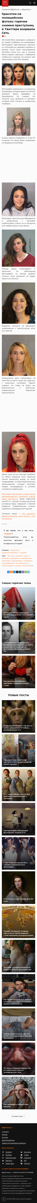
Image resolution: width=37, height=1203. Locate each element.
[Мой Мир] (14, 572)
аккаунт (19, 556)
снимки (18, 566)
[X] (17, 572)
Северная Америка (10, 553)
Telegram (8, 534)
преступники (7, 566)
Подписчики (16, 561)
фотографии (28, 566)
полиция (27, 561)
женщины (14, 558)
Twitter (10, 556)
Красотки (6, 561)
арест (26, 556)
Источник (4, 523)
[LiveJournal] (20, 572)
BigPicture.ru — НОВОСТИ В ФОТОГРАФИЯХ (18, 1172)
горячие (5, 558)
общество (26, 9)
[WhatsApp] (25, 572)
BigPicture (15, 9)
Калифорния (25, 558)
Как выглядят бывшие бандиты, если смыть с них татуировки (18, 516)
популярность (22, 563)
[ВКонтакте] (8, 572)
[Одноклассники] (11, 572)
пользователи (8, 563)
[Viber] (23, 572)
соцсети (23, 553)
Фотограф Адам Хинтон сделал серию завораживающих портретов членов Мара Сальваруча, (18, 496)
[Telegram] (28, 572)
